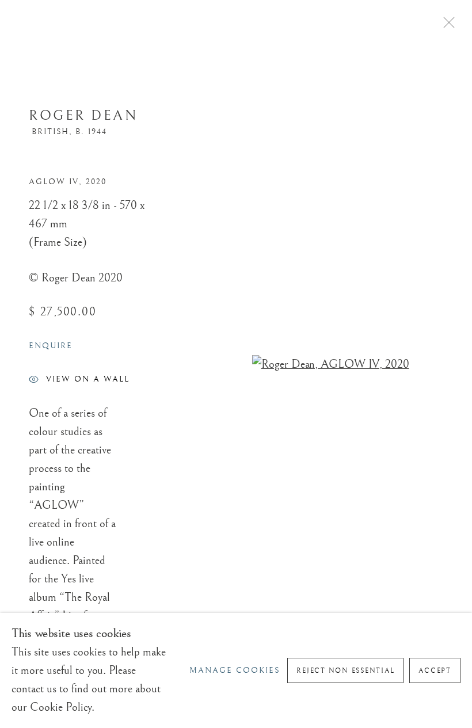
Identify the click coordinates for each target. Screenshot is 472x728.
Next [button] (460, 364)
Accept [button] (434, 670)
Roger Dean (83, 116)
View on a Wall (88, 379)
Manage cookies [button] (234, 670)
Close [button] (446, 26)
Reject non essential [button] (345, 670)
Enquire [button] (51, 345)
